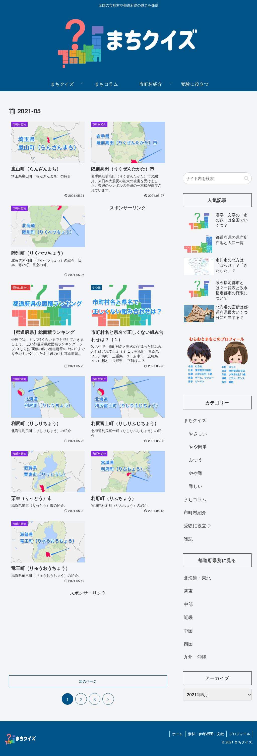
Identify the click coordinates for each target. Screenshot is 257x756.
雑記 (188, 538)
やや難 (195, 472)
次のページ (88, 681)
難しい (195, 486)
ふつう (195, 459)
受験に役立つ (197, 525)
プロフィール (239, 733)
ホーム (177, 733)
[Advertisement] (128, 242)
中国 (188, 630)
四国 (188, 643)
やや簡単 (198, 446)
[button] (246, 178)
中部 (188, 604)
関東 (188, 590)
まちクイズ (195, 420)
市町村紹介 (195, 512)
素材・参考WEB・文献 (206, 733)
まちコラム (195, 499)
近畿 (188, 617)
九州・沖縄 (195, 656)
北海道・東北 (197, 577)
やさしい (198, 433)
